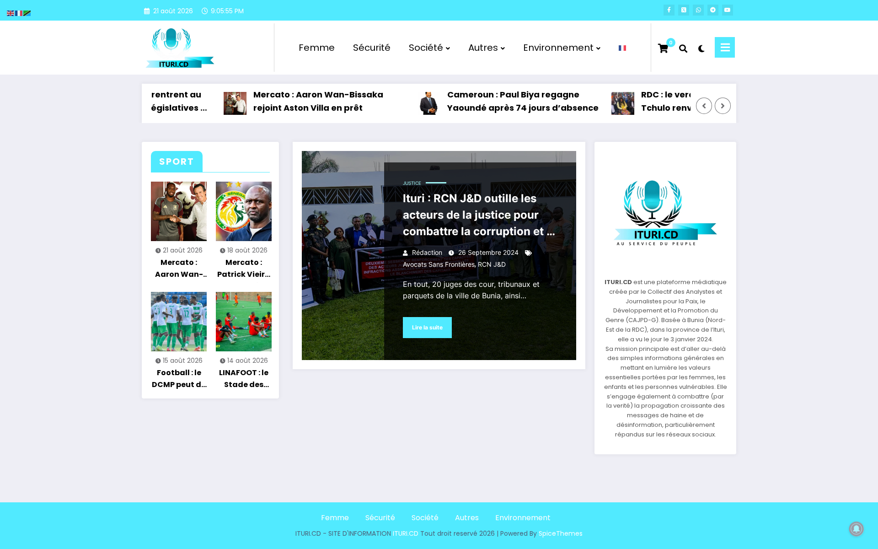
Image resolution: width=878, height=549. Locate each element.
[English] (11, 12)
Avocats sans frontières (439, 264)
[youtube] (727, 10)
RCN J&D (492, 264)
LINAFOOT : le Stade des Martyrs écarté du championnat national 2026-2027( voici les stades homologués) (244, 380)
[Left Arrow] (704, 106)
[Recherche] (683, 47)
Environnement (558, 47)
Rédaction (427, 252)
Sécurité (372, 47)
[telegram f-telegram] (712, 10)
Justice (412, 183)
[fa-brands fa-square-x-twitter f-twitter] (683, 10)
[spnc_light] (701, 47)
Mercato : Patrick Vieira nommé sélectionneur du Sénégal (244, 270)
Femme (317, 47)
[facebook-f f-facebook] (669, 10)
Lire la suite (427, 327)
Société (426, 47)
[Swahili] (27, 12)
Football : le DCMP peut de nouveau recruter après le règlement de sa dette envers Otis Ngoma (179, 380)
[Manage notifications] (856, 529)
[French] (623, 47)
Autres (483, 47)
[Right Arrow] (723, 106)
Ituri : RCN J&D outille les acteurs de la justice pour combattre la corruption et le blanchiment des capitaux (479, 217)
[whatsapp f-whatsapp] (698, 10)
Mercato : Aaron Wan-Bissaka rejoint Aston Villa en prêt (304, 101)
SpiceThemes (561, 533)
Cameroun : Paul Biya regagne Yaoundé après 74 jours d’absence (508, 101)
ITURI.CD (405, 533)
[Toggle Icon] (725, 47)
